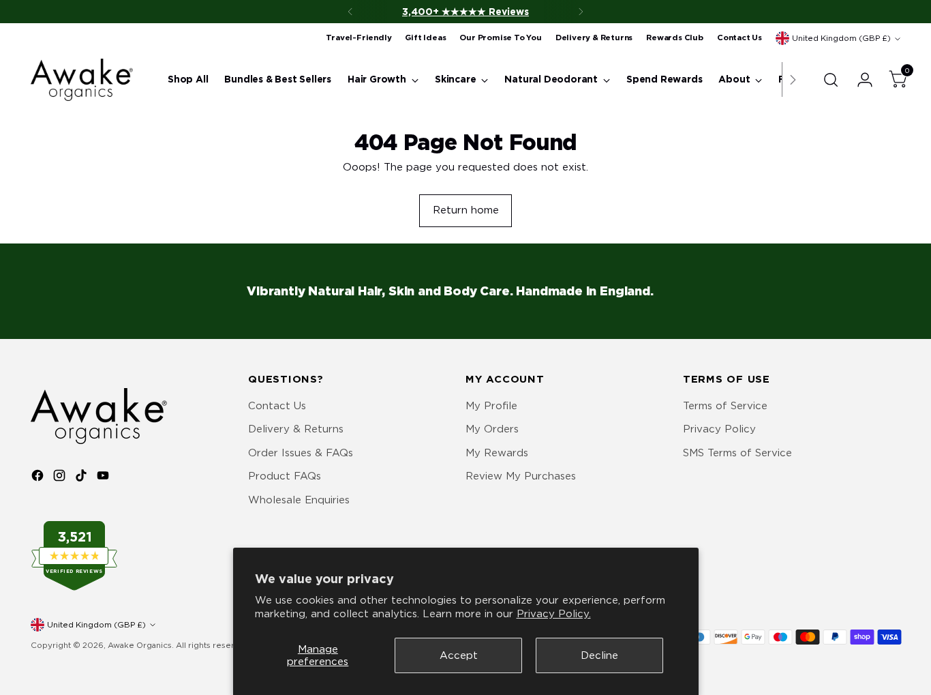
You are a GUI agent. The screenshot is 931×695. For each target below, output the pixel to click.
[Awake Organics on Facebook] (39, 478)
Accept (459, 655)
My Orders (492, 429)
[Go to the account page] (859, 79)
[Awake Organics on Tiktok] (82, 478)
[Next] (581, 11)
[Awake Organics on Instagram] (60, 478)
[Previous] (350, 11)
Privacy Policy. (554, 614)
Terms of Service (725, 406)
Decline (599, 655)
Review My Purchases (521, 476)
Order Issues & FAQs (300, 453)
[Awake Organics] (82, 80)
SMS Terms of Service (737, 453)
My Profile (491, 406)
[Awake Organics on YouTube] (104, 478)
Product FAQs (284, 476)
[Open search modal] (830, 79)
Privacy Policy (719, 429)
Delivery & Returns (296, 429)
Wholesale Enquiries (299, 500)
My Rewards (497, 453)
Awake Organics (140, 645)
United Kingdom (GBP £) (841, 38)
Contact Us (277, 406)
